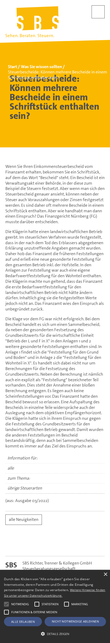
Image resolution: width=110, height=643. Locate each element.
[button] (6, 604)
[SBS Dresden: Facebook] (55, 544)
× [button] (105, 574)
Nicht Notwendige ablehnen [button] (75, 621)
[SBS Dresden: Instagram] (76, 544)
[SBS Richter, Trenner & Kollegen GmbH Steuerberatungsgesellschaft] (32, 21)
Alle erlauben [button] (23, 622)
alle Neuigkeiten (23, 519)
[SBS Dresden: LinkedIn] (35, 544)
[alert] (55, 606)
